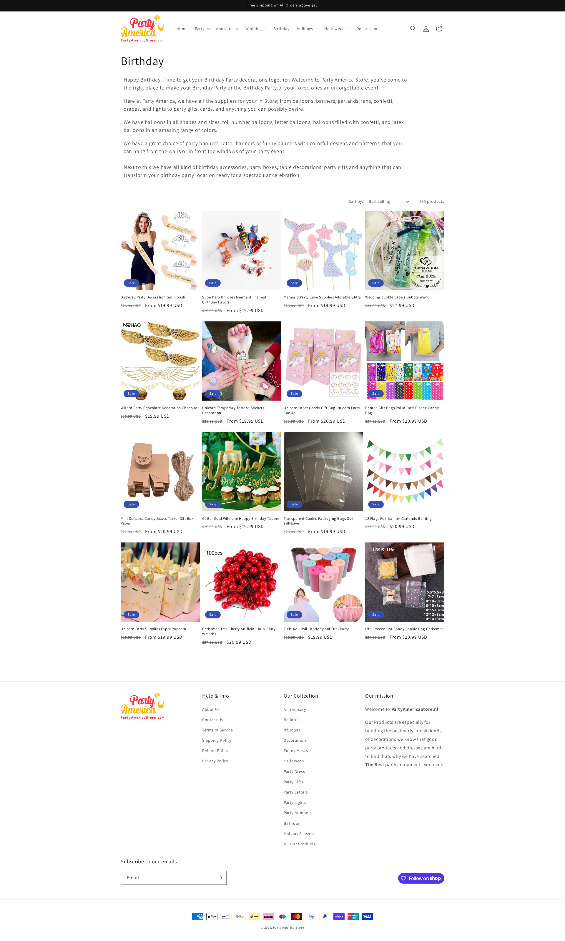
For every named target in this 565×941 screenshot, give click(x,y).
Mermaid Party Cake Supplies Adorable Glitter (323, 297)
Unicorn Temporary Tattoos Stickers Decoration (233, 410)
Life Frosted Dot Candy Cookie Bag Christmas (404, 629)
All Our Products (299, 844)
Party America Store (288, 927)
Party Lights (295, 802)
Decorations (295, 740)
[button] (201, 28)
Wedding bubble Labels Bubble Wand (397, 297)
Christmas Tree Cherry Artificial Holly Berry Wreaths (238, 631)
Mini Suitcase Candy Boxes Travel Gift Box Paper (157, 521)
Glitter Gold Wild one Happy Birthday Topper (240, 518)
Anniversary (295, 709)
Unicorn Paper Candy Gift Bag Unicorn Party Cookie (322, 410)
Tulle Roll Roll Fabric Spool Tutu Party (316, 629)
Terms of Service (217, 730)
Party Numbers (298, 812)
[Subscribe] (219, 878)
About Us (211, 709)
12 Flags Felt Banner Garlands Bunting (398, 518)
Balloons (292, 719)
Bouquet (292, 730)
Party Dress (294, 771)
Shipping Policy (216, 740)
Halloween (294, 761)
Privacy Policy (215, 761)
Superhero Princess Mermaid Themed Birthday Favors (234, 300)
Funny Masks (296, 750)
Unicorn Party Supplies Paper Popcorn (153, 629)
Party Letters (296, 792)
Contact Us (212, 719)
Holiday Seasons (299, 833)
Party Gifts (293, 781)
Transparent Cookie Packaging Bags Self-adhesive (319, 521)
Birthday (292, 823)
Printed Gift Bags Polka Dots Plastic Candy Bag (402, 410)
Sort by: (356, 201)
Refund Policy (215, 750)
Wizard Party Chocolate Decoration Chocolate (160, 408)
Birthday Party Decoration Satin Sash (153, 297)
